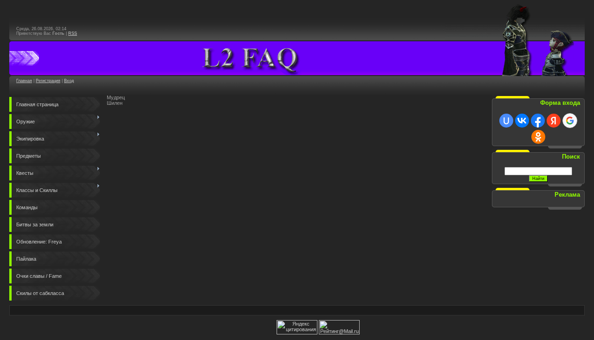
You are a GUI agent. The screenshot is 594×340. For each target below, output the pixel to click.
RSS (72, 33)
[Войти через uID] (506, 121)
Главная (24, 80)
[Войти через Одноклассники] (538, 137)
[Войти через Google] (569, 120)
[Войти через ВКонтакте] (522, 121)
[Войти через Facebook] (538, 121)
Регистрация (48, 80)
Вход (69, 80)
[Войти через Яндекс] (554, 121)
